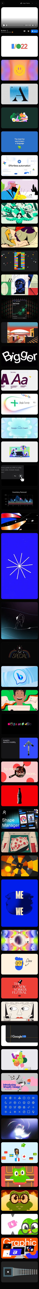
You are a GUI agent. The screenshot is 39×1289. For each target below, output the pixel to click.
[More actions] (36, 3)
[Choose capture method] (32, 3)
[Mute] (33, 25)
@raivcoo (9, 32)
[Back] (2, 3)
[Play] (4, 25)
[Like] (28, 31)
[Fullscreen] (35, 25)
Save (35, 31)
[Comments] (24, 31)
